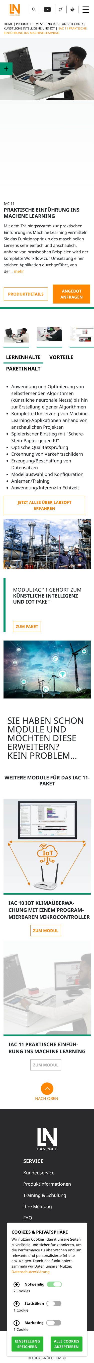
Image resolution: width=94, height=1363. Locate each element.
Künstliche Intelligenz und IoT (29, 28)
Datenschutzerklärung (31, 1271)
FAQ (27, 1218)
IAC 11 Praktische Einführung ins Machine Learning (45, 30)
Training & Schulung (44, 1195)
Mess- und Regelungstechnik (59, 24)
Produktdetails (26, 294)
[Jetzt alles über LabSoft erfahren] (44, 505)
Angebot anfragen (71, 294)
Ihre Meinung (37, 1206)
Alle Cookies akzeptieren (66, 1344)
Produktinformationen (47, 1184)
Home (8, 24)
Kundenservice (38, 1173)
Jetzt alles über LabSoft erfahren (44, 505)
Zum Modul (45, 930)
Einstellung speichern (27, 1344)
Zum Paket (27, 626)
